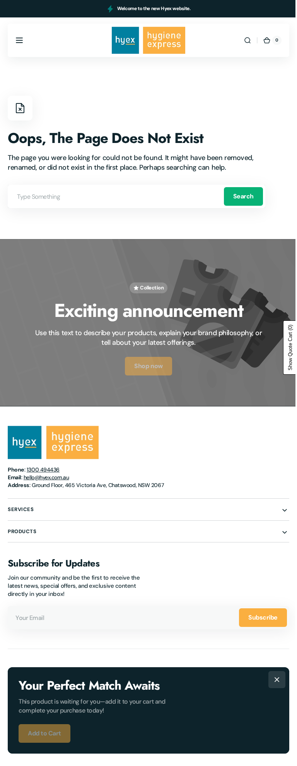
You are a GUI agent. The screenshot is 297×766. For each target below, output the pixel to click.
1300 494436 (43, 466)
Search (243, 196)
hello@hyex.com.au (46, 473)
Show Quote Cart (284, 347)
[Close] (274, 679)
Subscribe (257, 614)
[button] (19, 40)
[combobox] (136, 196)
